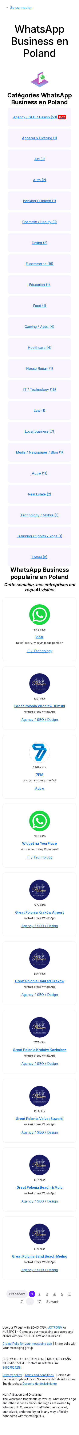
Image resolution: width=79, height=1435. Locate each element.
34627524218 (12, 1367)
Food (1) (39, 306)
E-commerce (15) (39, 264)
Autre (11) (39, 473)
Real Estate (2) (39, 494)
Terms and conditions (39, 1375)
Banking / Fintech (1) (39, 201)
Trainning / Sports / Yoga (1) (39, 536)
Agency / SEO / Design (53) (39, 117)
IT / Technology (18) (39, 389)
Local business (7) (39, 431)
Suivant (52, 1301)
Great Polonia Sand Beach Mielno (39, 1256)
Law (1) (39, 410)
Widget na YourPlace (39, 843)
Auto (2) (39, 180)
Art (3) (39, 159)
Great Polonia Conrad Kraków (39, 981)
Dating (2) (39, 243)
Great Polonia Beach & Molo (39, 1187)
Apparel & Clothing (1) (39, 138)
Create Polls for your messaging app (27, 1343)
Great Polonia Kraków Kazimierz (39, 1050)
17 (39, 1301)
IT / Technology (39, 651)
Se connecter (21, 7)
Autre (39, 788)
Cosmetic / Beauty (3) (39, 222)
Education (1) (39, 285)
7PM (39, 775)
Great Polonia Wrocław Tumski (39, 706)
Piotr (39, 637)
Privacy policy (12, 1375)
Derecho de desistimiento (40, 1383)
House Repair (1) (39, 368)
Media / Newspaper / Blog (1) (39, 452)
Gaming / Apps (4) (39, 326)
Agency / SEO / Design (39, 720)
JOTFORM (55, 1327)
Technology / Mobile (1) (39, 515)
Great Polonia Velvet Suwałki (39, 1119)
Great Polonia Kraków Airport (39, 912)
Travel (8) (39, 557)
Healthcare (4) (39, 347)
